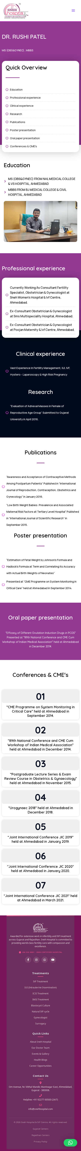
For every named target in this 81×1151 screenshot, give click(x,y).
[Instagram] (36, 960)
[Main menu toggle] (73, 10)
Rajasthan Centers (40, 1135)
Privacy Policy (40, 1141)
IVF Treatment (40, 981)
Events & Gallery (40, 1053)
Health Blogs (40, 1059)
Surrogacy (40, 1023)
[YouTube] (53, 960)
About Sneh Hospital (40, 1041)
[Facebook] (28, 960)
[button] (70, 1142)
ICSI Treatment (40, 993)
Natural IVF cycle (40, 1011)
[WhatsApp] (44, 960)
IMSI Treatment (40, 999)
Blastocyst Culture (40, 1005)
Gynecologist (40, 1017)
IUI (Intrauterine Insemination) (40, 987)
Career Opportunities (40, 1065)
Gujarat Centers (40, 1128)
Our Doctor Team (40, 1047)
